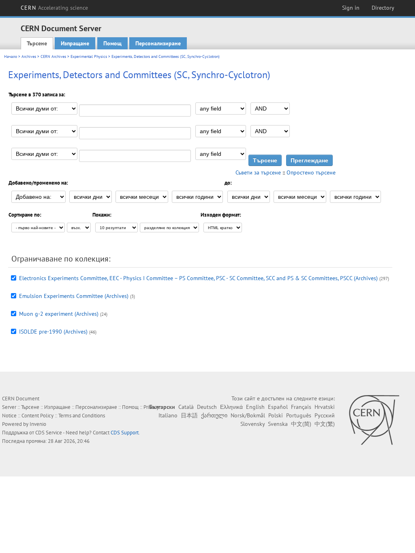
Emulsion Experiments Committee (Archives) (73, 296)
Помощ (112, 43)
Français (301, 406)
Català (186, 406)
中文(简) (301, 424)
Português (298, 415)
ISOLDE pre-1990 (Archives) (53, 331)
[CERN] (374, 419)
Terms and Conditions (81, 415)
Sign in (350, 7)
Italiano (168, 415)
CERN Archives (53, 56)
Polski (275, 415)
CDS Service (48, 432)
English (255, 406)
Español (278, 406)
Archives (28, 56)
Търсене (37, 43)
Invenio (38, 424)
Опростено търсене (311, 172)
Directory (383, 7)
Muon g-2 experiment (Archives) (58, 313)
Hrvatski (324, 406)
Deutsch (207, 406)
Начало (10, 56)
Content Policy (37, 415)
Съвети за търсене (258, 172)
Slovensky (252, 424)
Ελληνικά (231, 406)
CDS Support (125, 432)
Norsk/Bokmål (248, 415)
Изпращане (75, 43)
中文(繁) (324, 424)
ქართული (214, 415)
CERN (54, 7)
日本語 (189, 415)
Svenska (278, 424)
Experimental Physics (89, 56)
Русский (324, 415)
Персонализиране (158, 43)
